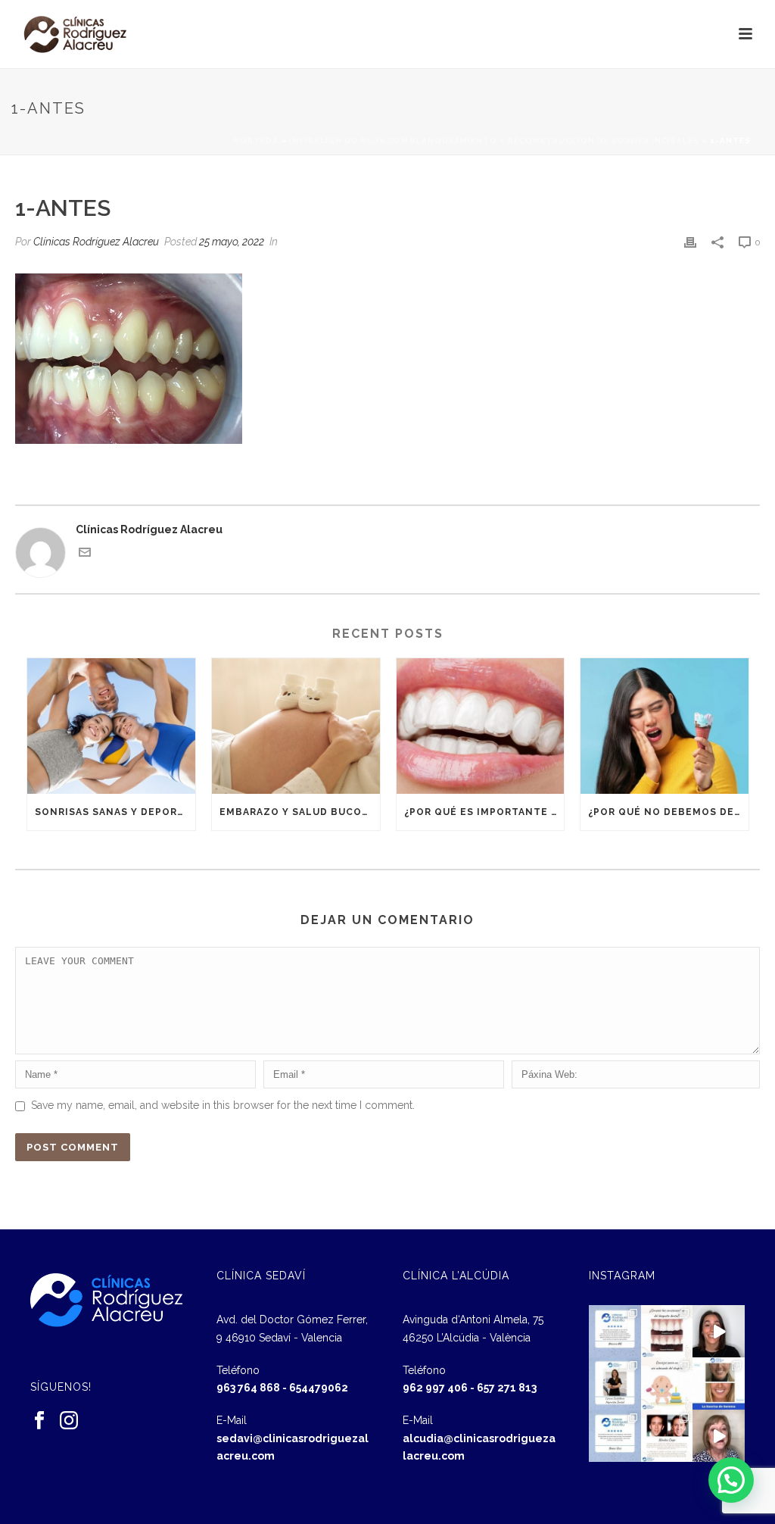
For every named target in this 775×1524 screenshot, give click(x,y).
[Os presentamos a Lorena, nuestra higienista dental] (615, 1383)
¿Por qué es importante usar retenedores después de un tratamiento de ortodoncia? (484, 812)
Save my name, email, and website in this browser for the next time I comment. (223, 1105)
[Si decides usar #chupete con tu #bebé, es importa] (667, 1383)
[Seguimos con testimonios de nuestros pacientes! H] (719, 1331)
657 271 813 (507, 1388)
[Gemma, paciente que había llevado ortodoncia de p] (719, 1383)
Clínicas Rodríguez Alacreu (96, 242)
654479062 (318, 1388)
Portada (256, 140)
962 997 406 (435, 1388)
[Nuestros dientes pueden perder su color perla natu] (667, 1436)
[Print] (690, 242)
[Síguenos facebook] (39, 1421)
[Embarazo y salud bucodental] (296, 725)
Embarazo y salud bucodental (299, 812)
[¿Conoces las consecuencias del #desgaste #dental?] (667, 1331)
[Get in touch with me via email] (85, 554)
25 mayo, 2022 (231, 242)
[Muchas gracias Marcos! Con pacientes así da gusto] (615, 1331)
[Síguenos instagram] (69, 1421)
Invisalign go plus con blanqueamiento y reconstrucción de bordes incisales (494, 140)
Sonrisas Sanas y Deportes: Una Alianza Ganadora (115, 812)
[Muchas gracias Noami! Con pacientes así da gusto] (615, 1436)
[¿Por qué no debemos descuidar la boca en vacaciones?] (664, 725)
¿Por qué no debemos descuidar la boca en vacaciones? (668, 812)
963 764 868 (248, 1388)
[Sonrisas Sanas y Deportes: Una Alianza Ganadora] (111, 725)
